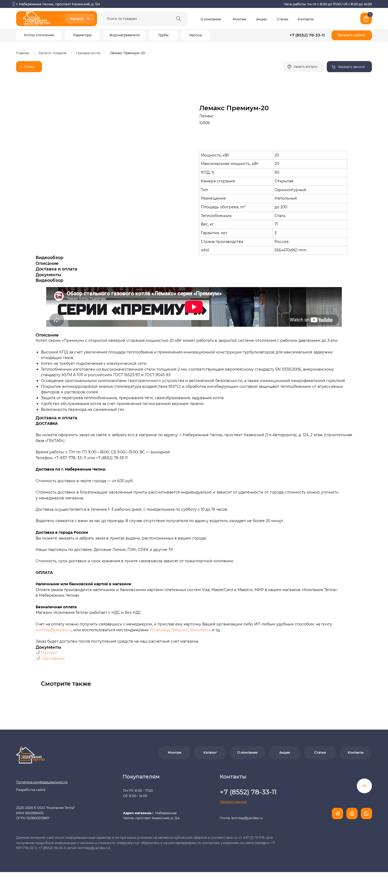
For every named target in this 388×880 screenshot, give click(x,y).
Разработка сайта (30, 790)
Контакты (306, 19)
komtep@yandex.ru (54, 630)
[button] (352, 35)
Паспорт (49, 652)
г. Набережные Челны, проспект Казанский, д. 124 (58, 4)
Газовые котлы (88, 53)
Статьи (282, 19)
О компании (211, 19)
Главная (22, 53)
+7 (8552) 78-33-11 (307, 35)
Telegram (179, 630)
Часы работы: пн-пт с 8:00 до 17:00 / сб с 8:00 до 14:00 (328, 4)
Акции (261, 19)
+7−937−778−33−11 (70, 457)
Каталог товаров (52, 53)
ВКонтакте (201, 630)
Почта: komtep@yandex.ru (241, 818)
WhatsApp (159, 630)
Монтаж (239, 19)
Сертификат (53, 658)
